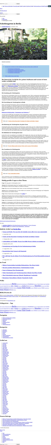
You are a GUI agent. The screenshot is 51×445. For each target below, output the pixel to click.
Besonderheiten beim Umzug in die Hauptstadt (14, 251)
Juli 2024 (4, 371)
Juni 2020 (4, 413)
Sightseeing (15, 310)
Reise (45, 308)
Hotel (8, 308)
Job (13, 308)
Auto (0, 284)
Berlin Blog (17, 229)
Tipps (24, 288)
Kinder (16, 286)
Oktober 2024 (5, 367)
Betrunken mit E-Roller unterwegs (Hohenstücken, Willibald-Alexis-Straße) (17, 425)
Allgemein (4, 329)
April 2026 (4, 347)
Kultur (24, 286)
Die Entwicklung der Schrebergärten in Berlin (16, 69)
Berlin (14, 83)
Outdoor (33, 308)
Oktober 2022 (5, 392)
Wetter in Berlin (10, 295)
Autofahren (3, 306)
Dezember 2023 (5, 377)
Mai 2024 (4, 373)
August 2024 (5, 369)
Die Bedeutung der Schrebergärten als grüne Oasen (16, 70)
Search (18, 3)
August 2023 (5, 382)
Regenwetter (43, 308)
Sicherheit (11, 287)
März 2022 (4, 400)
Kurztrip (24, 6)
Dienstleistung (31, 284)
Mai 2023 (4, 385)
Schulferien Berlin (29, 6)
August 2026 (5, 342)
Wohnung (11, 289)
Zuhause (14, 312)
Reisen (48, 308)
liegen (3, 86)
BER (11, 306)
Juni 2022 (4, 396)
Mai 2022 (4, 397)
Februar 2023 (5, 388)
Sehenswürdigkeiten (9, 6)
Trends (28, 288)
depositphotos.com (11, 300)
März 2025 (4, 362)
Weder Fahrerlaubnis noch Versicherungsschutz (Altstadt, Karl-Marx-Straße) (22, 272)
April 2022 (4, 399)
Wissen (6, 289)
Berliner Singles (3, 298)
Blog (49, 6)
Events (38, 284)
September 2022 (5, 393)
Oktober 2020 (5, 410)
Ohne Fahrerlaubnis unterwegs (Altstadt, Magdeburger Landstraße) (19, 275)
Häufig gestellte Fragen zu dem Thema (12, 75)
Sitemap (4, 321)
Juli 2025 (4, 357)
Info (12, 286)
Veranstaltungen (16, 6)
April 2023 (4, 386)
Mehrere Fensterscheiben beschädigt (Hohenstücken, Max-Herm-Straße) (20, 265)
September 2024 (5, 368)
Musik (31, 308)
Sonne (4, 159)
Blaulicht (46, 6)
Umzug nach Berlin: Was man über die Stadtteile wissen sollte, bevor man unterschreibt (24, 232)
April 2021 (4, 406)
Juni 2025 (4, 358)
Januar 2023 (4, 390)
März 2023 (4, 387)
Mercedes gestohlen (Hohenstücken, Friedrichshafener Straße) (18, 267)
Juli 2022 (4, 395)
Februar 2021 (5, 408)
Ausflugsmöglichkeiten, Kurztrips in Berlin (29, 296)
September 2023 (5, 381)
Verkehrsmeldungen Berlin (38, 6)
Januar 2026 (4, 350)
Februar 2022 (5, 401)
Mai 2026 (4, 346)
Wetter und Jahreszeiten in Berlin (8, 317)
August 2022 (5, 394)
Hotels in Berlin (15, 296)
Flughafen (41, 284)
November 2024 (5, 366)
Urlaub (42, 287)
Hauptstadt (5, 308)
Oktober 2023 (5, 380)
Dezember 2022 (5, 391)
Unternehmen (39, 310)
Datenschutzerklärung (6, 318)
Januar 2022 (4, 402)
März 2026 (4, 348)
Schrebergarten (12, 221)
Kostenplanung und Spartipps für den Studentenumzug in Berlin (19, 246)
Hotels (20, 6)
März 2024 (4, 375)
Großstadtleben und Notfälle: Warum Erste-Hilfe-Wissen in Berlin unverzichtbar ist (23, 241)
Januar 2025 (4, 364)
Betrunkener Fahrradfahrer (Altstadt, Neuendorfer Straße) (17, 277)
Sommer (19, 288)
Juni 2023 (4, 384)
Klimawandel (20, 308)
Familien (23, 193)
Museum (28, 285)
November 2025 (5, 353)
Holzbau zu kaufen (36, 169)
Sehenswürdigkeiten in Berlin (6, 296)
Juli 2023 (4, 383)
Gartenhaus (7, 221)
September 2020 (5, 411)
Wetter (2, 289)
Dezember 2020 (5, 409)
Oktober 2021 (5, 403)
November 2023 (5, 378)
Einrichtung (35, 306)
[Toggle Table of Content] (3, 64)
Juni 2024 (4, 372)
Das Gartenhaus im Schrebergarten (14, 72)
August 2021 (5, 404)
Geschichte (47, 284)
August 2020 (5, 412)
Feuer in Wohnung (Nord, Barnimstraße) (13, 270)
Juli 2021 (4, 405)
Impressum (4, 320)
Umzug (35, 287)
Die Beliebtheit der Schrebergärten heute (15, 71)
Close (1, 431)
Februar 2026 (5, 349)
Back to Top (2, 429)
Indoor (10, 308)
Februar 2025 (5, 363)
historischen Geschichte (13, 86)
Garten (3, 221)
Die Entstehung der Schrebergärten (14, 68)
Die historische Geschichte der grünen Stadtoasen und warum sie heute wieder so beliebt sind (21, 66)
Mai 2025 (4, 359)
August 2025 (5, 356)
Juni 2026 (4, 345)
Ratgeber (38, 286)
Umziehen (32, 310)
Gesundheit (1, 308)
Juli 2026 (4, 344)
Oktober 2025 (5, 354)
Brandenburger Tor (25, 284)
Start (3, 6)
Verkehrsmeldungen (6, 324)
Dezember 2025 (5, 351)
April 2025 (4, 360)
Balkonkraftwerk (7, 306)
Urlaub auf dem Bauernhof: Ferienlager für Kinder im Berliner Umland (20, 236)
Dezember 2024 (5, 365)
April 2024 (4, 374)
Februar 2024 (5, 376)
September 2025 (5, 355)
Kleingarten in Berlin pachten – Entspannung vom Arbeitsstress (15, 112)
